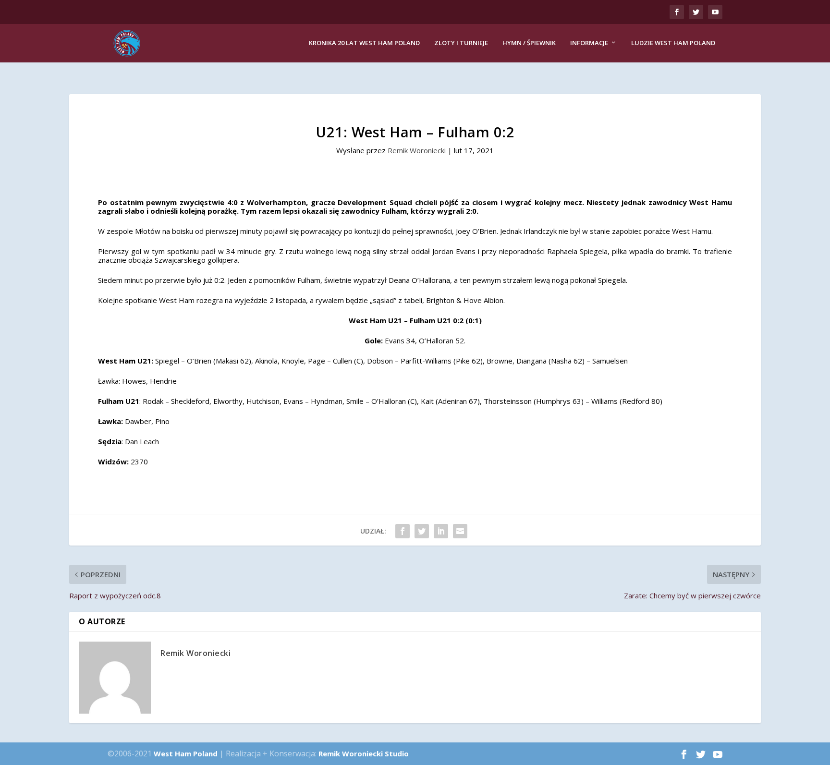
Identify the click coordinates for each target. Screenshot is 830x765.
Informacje (589, 43)
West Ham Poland (186, 753)
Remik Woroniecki (417, 150)
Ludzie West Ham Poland (673, 43)
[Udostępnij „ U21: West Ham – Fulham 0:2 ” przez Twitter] (421, 531)
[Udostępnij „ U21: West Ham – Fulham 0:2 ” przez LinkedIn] (441, 531)
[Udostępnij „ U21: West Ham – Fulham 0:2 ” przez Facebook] (402, 531)
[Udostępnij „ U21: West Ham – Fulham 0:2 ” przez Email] (460, 531)
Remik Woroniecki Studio (363, 753)
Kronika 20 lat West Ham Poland (364, 43)
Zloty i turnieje (461, 43)
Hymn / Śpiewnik (529, 43)
